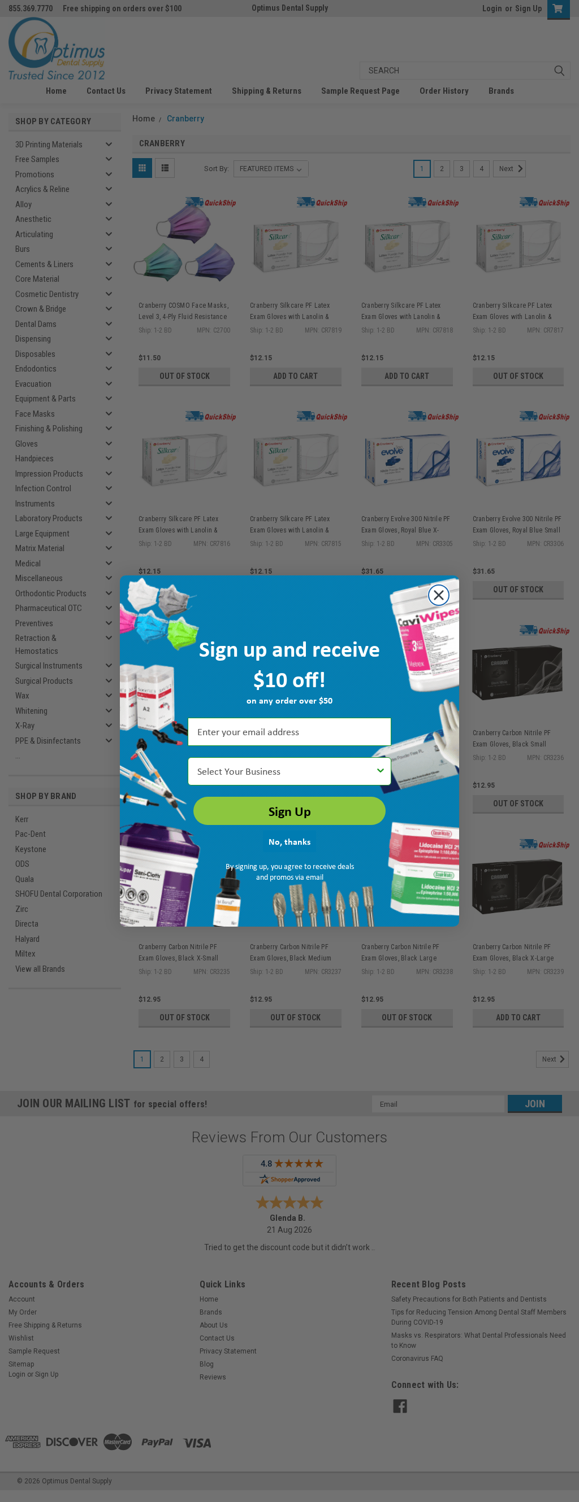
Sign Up (290, 811)
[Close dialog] (439, 595)
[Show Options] (380, 771)
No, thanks (289, 841)
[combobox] (286, 771)
